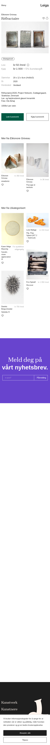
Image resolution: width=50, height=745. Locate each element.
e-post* (8, 378)
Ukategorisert (8, 59)
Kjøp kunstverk (37, 117)
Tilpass (25, 740)
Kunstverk (9, 702)
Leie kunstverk (12, 117)
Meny (3, 5)
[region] (25, 730)
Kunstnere (9, 709)
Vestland (17, 85)
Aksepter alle (25, 733)
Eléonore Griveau (9, 14)
